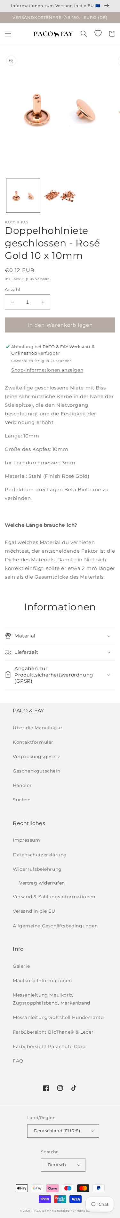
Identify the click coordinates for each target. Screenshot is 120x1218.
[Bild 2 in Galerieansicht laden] (60, 195)
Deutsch (57, 1164)
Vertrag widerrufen (42, 883)
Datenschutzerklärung (40, 855)
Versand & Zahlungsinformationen (54, 897)
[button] (8, 34)
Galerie (21, 966)
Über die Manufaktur (37, 728)
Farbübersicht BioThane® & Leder (53, 1032)
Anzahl (12, 289)
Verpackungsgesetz (36, 756)
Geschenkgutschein (36, 771)
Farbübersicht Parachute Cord (49, 1046)
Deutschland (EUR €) (57, 1130)
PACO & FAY (42, 1210)
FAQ (18, 1061)
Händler (22, 785)
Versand (42, 279)
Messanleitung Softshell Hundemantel (59, 1017)
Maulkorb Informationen (42, 980)
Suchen (22, 800)
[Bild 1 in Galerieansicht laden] (23, 195)
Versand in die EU (34, 911)
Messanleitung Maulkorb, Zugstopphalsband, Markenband (51, 999)
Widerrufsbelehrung (37, 869)
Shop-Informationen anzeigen (47, 370)
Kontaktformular (33, 742)
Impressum (26, 840)
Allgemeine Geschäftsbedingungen (55, 926)
